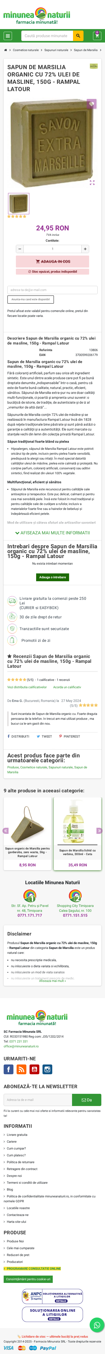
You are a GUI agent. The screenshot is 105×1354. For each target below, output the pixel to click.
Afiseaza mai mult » (52, 981)
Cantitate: (52, 240)
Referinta (45, 350)
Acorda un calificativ (67, 687)
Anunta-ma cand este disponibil (30, 299)
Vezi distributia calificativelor (27, 687)
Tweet (46, 736)
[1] (8, 216)
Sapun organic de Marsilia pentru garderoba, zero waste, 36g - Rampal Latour (27, 852)
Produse (13, 767)
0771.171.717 (30, 915)
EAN (42, 355)
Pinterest (71, 736)
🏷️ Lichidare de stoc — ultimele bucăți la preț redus (52, 1336)
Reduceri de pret (18, 1255)
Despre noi (14, 1176)
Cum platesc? (16, 1155)
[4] (20, 216)
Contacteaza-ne (18, 1215)
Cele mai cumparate (20, 1248)
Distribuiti (20, 736)
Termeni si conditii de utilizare (27, 1182)
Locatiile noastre (18, 1208)
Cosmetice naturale (33, 767)
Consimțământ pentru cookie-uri (28, 1279)
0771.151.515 (75, 915)
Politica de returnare (20, 1162)
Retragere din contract (22, 1169)
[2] (12, 216)
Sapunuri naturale (61, 767)
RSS (21, 1069)
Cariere (12, 1141)
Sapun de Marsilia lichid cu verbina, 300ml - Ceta (77, 852)
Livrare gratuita (17, 1135)
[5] (24, 216)
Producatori (15, 1262)
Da (89, 1099)
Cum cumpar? (16, 1148)
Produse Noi (15, 1241)
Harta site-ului (16, 1222)
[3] (16, 216)
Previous (5, 831)
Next (99, 831)
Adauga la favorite (91, 104)
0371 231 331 (18, 1041)
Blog (10, 1189)
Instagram (47, 1069)
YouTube (34, 1069)
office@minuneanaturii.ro (21, 1046)
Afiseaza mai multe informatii (55, 532)
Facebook (8, 1069)
